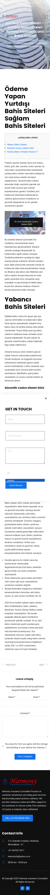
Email (36, 697)
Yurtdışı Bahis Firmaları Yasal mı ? (22, 152)
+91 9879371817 (26, 6)
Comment (25, 713)
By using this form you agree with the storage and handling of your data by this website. (26, 746)
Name (11, 697)
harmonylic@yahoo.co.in (26, 3)
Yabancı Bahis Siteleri (17, 144)
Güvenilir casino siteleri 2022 (20, 148)
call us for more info (17, 818)
